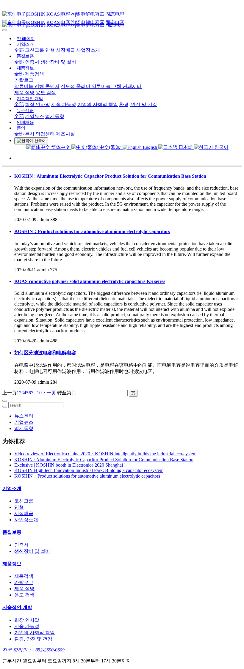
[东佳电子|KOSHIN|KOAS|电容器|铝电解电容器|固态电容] (122, 14)
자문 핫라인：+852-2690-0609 (33, 649)
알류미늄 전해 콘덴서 (37, 86)
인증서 (32, 61)
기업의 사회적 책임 (97, 104)
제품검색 (34, 73)
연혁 (50, 50)
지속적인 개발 (30, 98)
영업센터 (45, 133)
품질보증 (25, 56)
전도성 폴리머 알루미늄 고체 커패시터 (101, 86)
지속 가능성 (63, 104)
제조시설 (65, 133)
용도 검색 (46, 92)
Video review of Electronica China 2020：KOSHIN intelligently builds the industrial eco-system (105, 453)
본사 (30, 133)
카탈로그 (23, 80)
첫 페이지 (26, 38)
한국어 (221, 147)
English (150, 147)
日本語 (185, 147)
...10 (37, 392)
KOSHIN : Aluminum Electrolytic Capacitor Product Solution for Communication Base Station (110, 176)
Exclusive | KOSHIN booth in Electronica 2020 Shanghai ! (70, 464)
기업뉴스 (34, 116)
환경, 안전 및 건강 (138, 104)
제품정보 (25, 68)
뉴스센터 (25, 110)
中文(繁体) (110, 147)
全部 (19, 50)
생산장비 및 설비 (58, 61)
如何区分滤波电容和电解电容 (45, 352)
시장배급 (65, 50)
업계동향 (54, 116)
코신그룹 (34, 50)
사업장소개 (88, 50)
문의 (21, 128)
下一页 (49, 392)
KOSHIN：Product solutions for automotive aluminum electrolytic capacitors (92, 231)
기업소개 (25, 44)
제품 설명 (24, 92)
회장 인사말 (37, 104)
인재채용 (25, 122)
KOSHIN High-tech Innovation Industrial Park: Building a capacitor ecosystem (88, 470)
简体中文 (60, 147)
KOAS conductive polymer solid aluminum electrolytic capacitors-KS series (89, 281)
